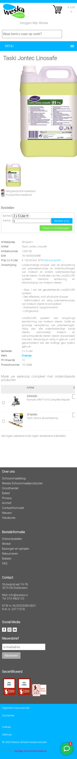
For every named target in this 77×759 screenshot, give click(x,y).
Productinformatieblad (19, 194)
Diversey (27, 355)
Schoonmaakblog (14, 478)
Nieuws (7, 512)
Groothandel (10, 488)
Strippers (27, 242)
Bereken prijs (61, 220)
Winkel (6, 543)
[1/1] (13, 186)
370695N (32, 414)
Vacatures (8, 517)
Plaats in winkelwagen (56, 228)
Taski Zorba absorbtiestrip (42, 418)
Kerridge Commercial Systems (31, 751)
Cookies (6, 726)
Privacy (7, 498)
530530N (32, 396)
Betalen (6, 558)
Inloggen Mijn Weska (34, 23)
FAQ (4, 563)
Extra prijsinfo (52, 260)
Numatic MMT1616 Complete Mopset (48, 399)
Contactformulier (13, 508)
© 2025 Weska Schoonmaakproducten (24, 742)
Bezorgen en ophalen (15, 548)
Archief (6, 503)
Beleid (6, 493)
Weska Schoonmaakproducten (22, 483)
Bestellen (61, 435)
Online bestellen (12, 539)
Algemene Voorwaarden (16, 707)
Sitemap (7, 734)
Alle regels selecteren (13, 435)
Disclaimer (8, 715)
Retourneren (10, 553)
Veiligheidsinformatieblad (21, 191)
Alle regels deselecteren (40, 435)
